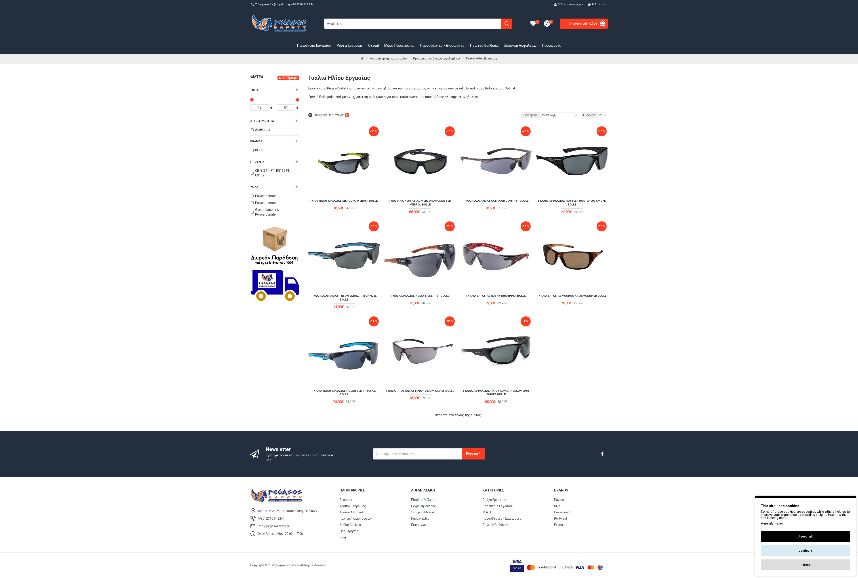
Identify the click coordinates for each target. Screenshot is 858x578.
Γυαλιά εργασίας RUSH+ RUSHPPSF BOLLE (496, 295)
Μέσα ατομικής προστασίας (389, 58)
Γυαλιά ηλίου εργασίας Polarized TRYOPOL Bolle (344, 392)
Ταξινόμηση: (530, 115)
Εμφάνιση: (589, 115)
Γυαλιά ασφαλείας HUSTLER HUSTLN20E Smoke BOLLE (572, 202)
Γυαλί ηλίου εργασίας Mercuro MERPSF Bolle (344, 200)
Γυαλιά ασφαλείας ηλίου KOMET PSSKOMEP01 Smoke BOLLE (496, 392)
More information (772, 523)
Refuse (805, 564)
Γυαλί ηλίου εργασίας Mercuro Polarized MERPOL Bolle (420, 202)
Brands (256, 141)
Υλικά (254, 186)
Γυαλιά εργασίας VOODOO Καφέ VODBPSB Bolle (571, 295)
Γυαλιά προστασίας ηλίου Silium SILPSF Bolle (420, 390)
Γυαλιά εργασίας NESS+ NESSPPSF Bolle (420, 295)
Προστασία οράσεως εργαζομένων (437, 58)
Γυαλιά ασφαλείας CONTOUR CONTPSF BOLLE (496, 200)
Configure (806, 550)
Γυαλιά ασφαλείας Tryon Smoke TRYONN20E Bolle (344, 297)
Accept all (805, 536)
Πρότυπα (257, 161)
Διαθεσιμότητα (262, 121)
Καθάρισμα (290, 78)
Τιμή (254, 89)
